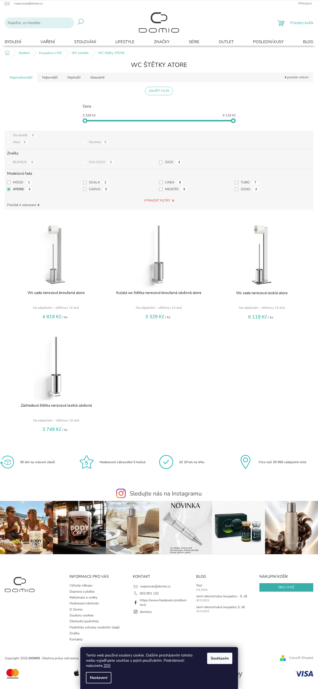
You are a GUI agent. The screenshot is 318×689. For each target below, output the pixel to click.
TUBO (248, 182)
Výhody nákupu (81, 585)
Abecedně (97, 77)
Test (199, 585)
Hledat (80, 22)
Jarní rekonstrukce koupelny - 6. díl (221, 596)
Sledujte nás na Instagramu (166, 494)
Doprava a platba (81, 591)
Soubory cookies (81, 615)
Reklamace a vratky (83, 597)
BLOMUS (23, 162)
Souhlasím (220, 658)
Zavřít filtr (159, 91)
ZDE (107, 665)
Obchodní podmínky (84, 621)
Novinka (97, 142)
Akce (19, 142)
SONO (249, 189)
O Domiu (76, 609)
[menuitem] (13, 42)
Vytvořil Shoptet (301, 658)
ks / (286, 587)
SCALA (97, 182)
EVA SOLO (100, 162)
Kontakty (76, 639)
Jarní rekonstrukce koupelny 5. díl (220, 607)
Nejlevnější (50, 77)
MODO (21, 182)
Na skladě (23, 135)
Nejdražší (74, 77)
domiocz (146, 612)
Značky (74, 633)
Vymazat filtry (157, 200)
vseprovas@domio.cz (155, 586)
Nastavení (98, 677)
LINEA (173, 182)
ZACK (172, 162)
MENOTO (175, 189)
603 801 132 (149, 593)
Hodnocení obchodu (84, 603)
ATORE (21, 189)
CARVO (98, 189)
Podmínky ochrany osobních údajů (94, 627)
